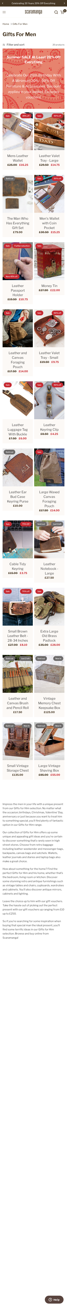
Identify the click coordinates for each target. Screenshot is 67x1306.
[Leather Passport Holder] (18, 261)
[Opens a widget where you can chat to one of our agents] (54, 1300)
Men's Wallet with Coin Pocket (49, 223)
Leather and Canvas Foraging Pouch (18, 360)
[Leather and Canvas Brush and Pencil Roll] (18, 674)
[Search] (56, 12)
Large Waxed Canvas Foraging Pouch (49, 499)
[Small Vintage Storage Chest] (18, 741)
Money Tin (49, 286)
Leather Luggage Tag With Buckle (18, 429)
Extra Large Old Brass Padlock (49, 636)
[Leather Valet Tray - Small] (49, 328)
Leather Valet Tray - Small (49, 355)
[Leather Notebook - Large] (49, 539)
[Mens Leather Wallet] (18, 131)
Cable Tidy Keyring (17, 566)
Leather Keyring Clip (49, 427)
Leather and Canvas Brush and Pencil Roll (18, 703)
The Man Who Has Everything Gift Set (17, 223)
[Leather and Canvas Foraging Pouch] (18, 328)
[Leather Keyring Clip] (49, 400)
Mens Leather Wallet (17, 158)
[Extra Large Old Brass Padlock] (49, 607)
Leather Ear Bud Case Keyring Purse (17, 496)
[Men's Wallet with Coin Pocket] (49, 194)
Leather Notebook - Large (49, 568)
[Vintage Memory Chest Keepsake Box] (49, 674)
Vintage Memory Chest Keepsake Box (49, 703)
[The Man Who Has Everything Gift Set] (18, 194)
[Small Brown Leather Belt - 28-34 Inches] (18, 607)
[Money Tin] (49, 261)
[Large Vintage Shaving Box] (49, 741)
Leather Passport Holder (18, 290)
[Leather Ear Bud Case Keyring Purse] (18, 467)
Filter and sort (15, 44)
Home (6, 24)
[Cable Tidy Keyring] (18, 539)
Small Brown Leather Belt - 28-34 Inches (17, 636)
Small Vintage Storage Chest (18, 768)
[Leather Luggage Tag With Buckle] (18, 400)
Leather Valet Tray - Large (49, 158)
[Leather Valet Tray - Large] (49, 131)
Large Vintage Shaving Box (49, 768)
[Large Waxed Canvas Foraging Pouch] (49, 467)
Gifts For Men (20, 24)
